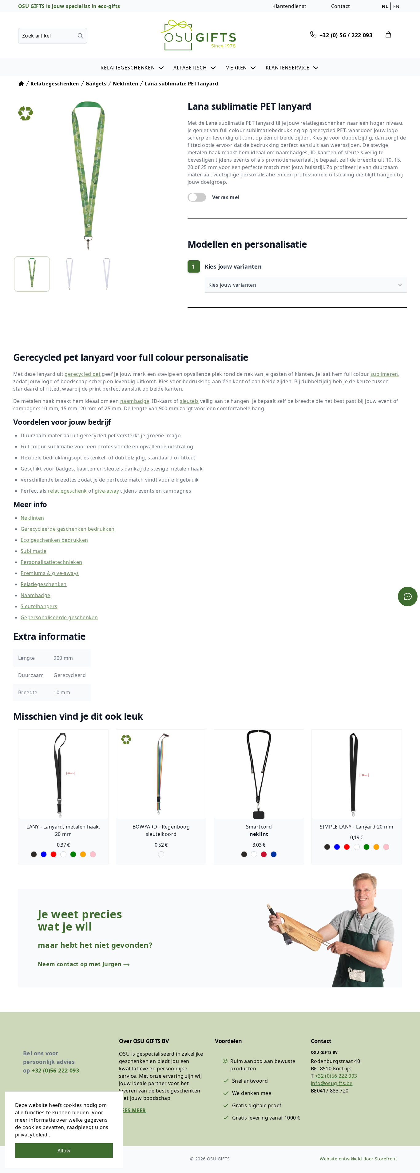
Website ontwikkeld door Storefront (358, 1159)
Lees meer (132, 1110)
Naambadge (35, 595)
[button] (132, 67)
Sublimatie (33, 551)
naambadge (134, 401)
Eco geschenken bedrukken (54, 540)
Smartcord (259, 826)
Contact (340, 6)
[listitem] (32, 274)
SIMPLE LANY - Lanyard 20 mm (357, 826)
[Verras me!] (197, 197)
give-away (107, 490)
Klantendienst (289, 6)
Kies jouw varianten (233, 284)
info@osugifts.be (331, 1083)
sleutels (189, 401)
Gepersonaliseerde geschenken (59, 617)
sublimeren (384, 374)
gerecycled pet (83, 374)
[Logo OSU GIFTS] (198, 35)
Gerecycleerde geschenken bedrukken (68, 528)
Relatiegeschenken (44, 584)
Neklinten (32, 517)
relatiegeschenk (67, 490)
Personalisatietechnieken (51, 562)
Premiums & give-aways (50, 573)
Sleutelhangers (39, 606)
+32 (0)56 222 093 (55, 1070)
